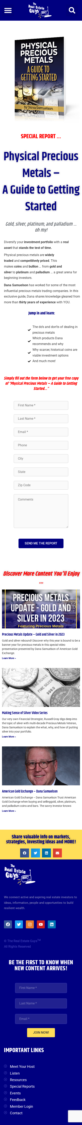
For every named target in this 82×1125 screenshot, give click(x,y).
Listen (15, 1073)
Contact (16, 1113)
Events (15, 1093)
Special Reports (22, 1086)
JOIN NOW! (41, 1032)
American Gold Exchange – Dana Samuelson (30, 791)
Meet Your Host (22, 1066)
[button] (8, 10)
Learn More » (9, 658)
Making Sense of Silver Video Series (25, 713)
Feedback (17, 1100)
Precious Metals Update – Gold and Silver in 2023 (33, 634)
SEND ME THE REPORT (41, 543)
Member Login (21, 1106)
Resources (18, 1080)
